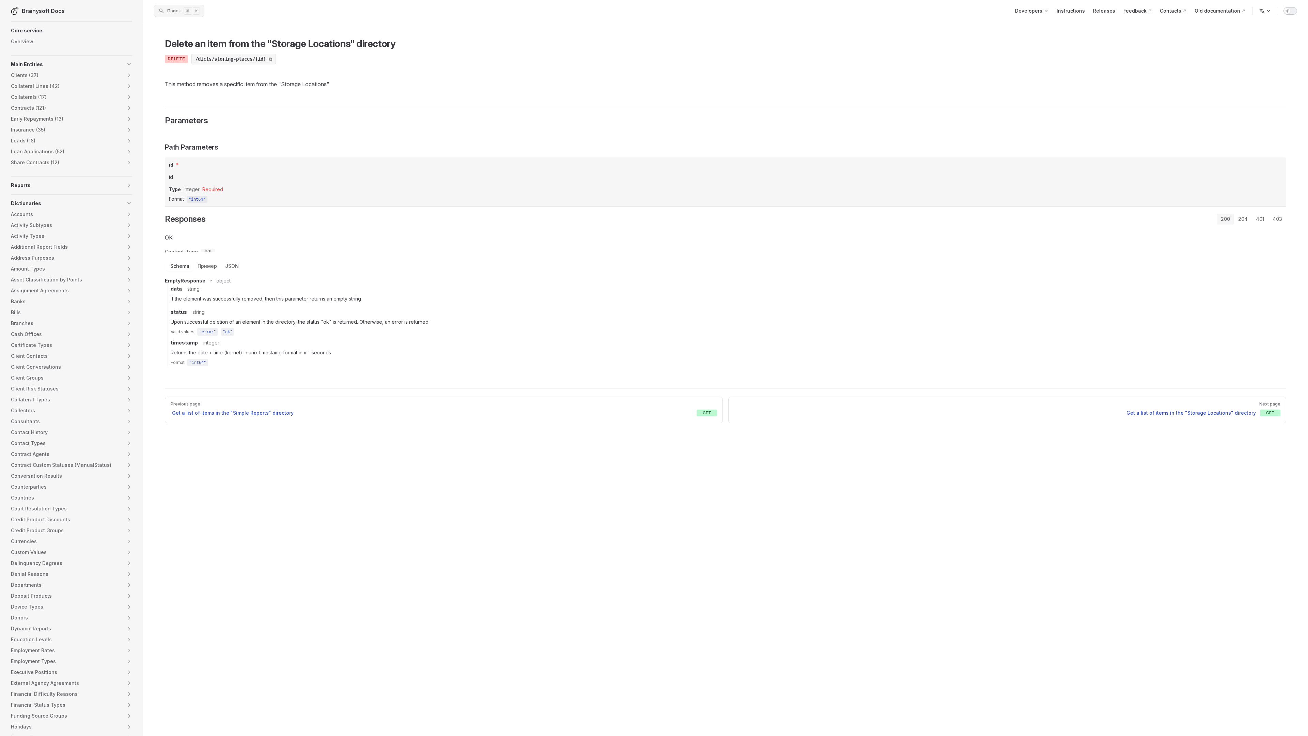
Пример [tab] (207, 266)
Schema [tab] (179, 266)
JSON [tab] (232, 266)
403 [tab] (1277, 219)
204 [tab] (1243, 219)
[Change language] (1265, 11)
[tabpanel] (725, 298)
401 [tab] (1260, 219)
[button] (71, 30)
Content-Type (181, 251)
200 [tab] (1225, 219)
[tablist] (1251, 219)
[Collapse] (211, 280)
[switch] (1290, 11)
